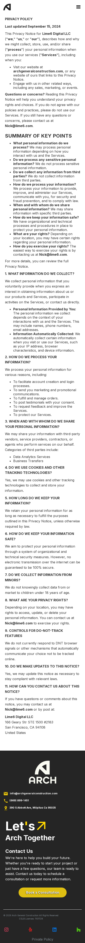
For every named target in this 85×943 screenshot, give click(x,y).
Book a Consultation (42, 892)
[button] (76, 7)
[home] (7, 8)
